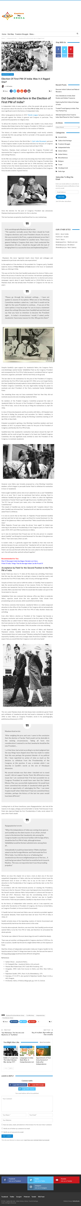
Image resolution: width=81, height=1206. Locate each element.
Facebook (4, 1197)
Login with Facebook (19, 1085)
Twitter (12, 1197)
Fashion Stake (62, 237)
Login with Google (38, 1085)
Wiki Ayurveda (62, 234)
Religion (61, 161)
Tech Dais (60, 240)
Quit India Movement (39, 141)
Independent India (7, 74)
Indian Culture (62, 151)
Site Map (11, 34)
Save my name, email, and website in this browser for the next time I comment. (27, 1125)
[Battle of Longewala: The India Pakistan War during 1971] (11, 1051)
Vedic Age (61, 171)
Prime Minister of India (7, 1018)
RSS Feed (41, 1197)
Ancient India (62, 137)
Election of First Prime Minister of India (15, 1015)
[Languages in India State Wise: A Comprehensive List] (27, 1051)
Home (4, 34)
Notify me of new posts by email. (14, 1132)
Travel (60, 164)
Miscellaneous (63, 158)
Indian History (62, 154)
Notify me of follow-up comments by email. (17, 1128)
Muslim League (33, 115)
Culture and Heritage (65, 140)
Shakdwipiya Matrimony (66, 247)
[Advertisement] (54, 16)
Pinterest (27, 1197)
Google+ (19, 1197)
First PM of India (30, 1015)
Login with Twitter (28, 1089)
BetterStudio (76, 1201)
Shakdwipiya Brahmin (65, 245)
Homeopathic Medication (66, 242)
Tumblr (34, 1197)
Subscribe (61, 197)
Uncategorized (63, 168)
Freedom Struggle (21, 34)
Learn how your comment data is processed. (36, 1140)
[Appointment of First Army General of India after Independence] (43, 1051)
